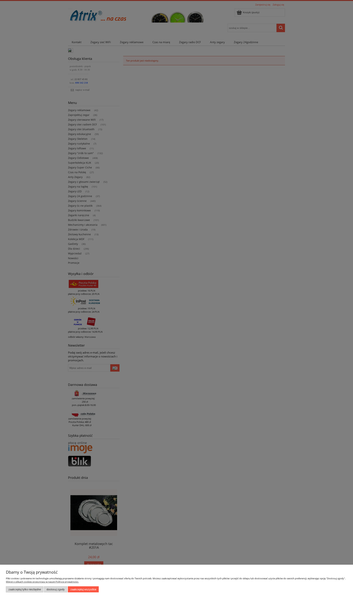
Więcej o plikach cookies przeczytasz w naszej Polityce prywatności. (42, 581)
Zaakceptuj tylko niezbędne (24, 589)
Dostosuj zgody (56, 589)
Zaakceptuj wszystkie (83, 589)
